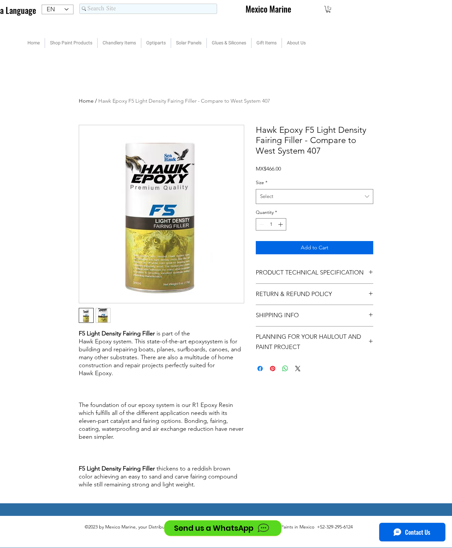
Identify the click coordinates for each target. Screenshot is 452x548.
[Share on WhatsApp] (285, 369)
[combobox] (314, 196)
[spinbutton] (271, 224)
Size (261, 182)
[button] (328, 9)
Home (86, 101)
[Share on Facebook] (260, 369)
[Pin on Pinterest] (273, 369)
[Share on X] (298, 369)
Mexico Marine (268, 9)
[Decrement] (261, 224)
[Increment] (281, 224)
